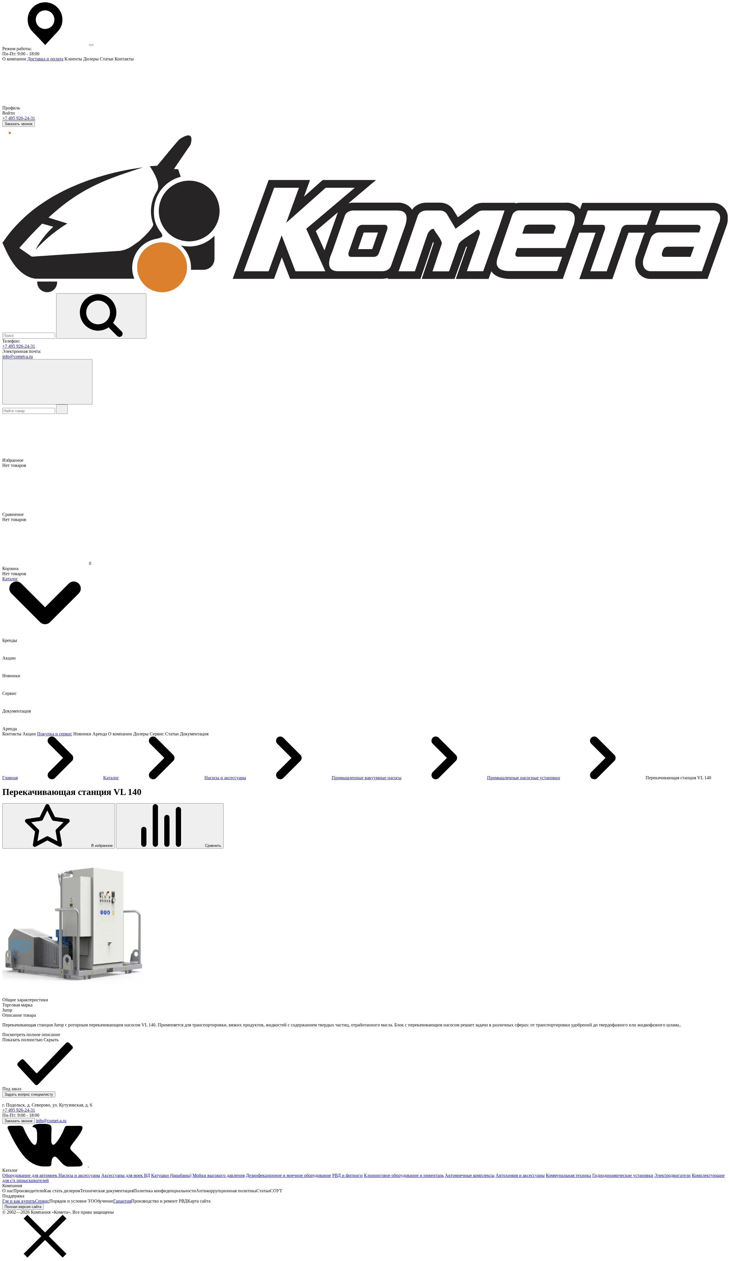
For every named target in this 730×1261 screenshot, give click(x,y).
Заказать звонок (19, 124)
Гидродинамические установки (622, 1175)
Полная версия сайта (23, 1207)
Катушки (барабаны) (171, 1175)
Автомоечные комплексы (469, 1175)
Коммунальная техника (568, 1175)
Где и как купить (18, 1201)
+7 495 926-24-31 (18, 118)
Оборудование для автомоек (30, 1175)
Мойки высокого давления (218, 1175)
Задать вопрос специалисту (29, 1094)
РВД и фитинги (347, 1175)
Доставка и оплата (45, 58)
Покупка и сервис (54, 733)
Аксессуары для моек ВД (125, 1175)
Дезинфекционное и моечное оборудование (288, 1175)
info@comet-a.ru (17, 356)
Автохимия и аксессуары (520, 1175)
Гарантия (122, 1201)
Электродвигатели (672, 1175)
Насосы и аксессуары (79, 1175)
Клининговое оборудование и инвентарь (404, 1175)
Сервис (42, 1201)
